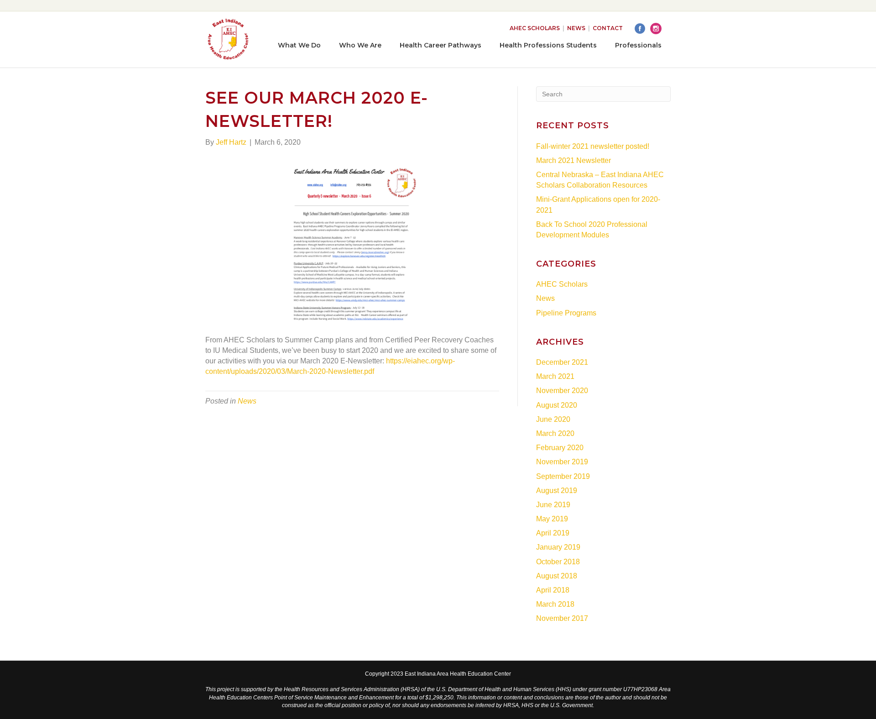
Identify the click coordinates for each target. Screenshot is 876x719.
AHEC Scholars (535, 28)
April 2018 (552, 590)
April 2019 (552, 533)
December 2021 (562, 362)
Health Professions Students (548, 45)
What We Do (299, 45)
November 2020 (562, 390)
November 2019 (562, 462)
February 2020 (560, 447)
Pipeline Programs (566, 313)
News (576, 28)
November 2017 (562, 618)
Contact (608, 28)
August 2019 (556, 490)
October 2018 (558, 562)
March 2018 (555, 604)
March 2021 (555, 376)
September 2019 (563, 476)
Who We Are (360, 45)
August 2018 (556, 576)
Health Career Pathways (440, 45)
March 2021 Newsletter (573, 160)
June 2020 (553, 419)
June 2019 (553, 505)
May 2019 (552, 519)
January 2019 (558, 547)
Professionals (638, 45)
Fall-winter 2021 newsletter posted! (592, 146)
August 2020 (556, 405)
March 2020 (555, 433)
